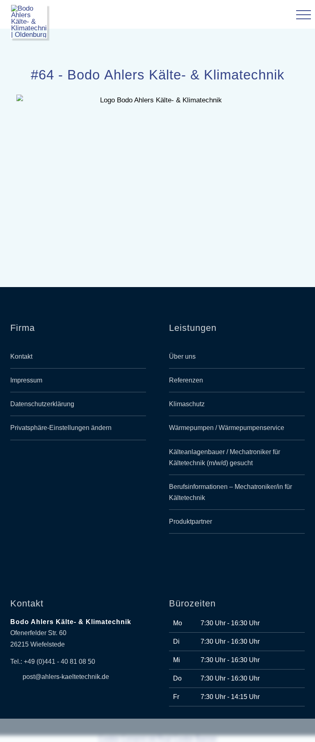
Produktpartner (190, 521)
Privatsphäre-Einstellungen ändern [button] (61, 427)
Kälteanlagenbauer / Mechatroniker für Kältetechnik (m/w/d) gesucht (224, 457)
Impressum (26, 380)
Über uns (182, 356)
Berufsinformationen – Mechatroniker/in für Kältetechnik (230, 492)
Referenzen (186, 380)
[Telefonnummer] (277, 16)
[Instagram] (87, 476)
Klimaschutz (187, 403)
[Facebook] (69, 476)
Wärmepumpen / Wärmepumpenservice (226, 427)
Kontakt (21, 356)
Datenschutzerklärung (42, 403)
